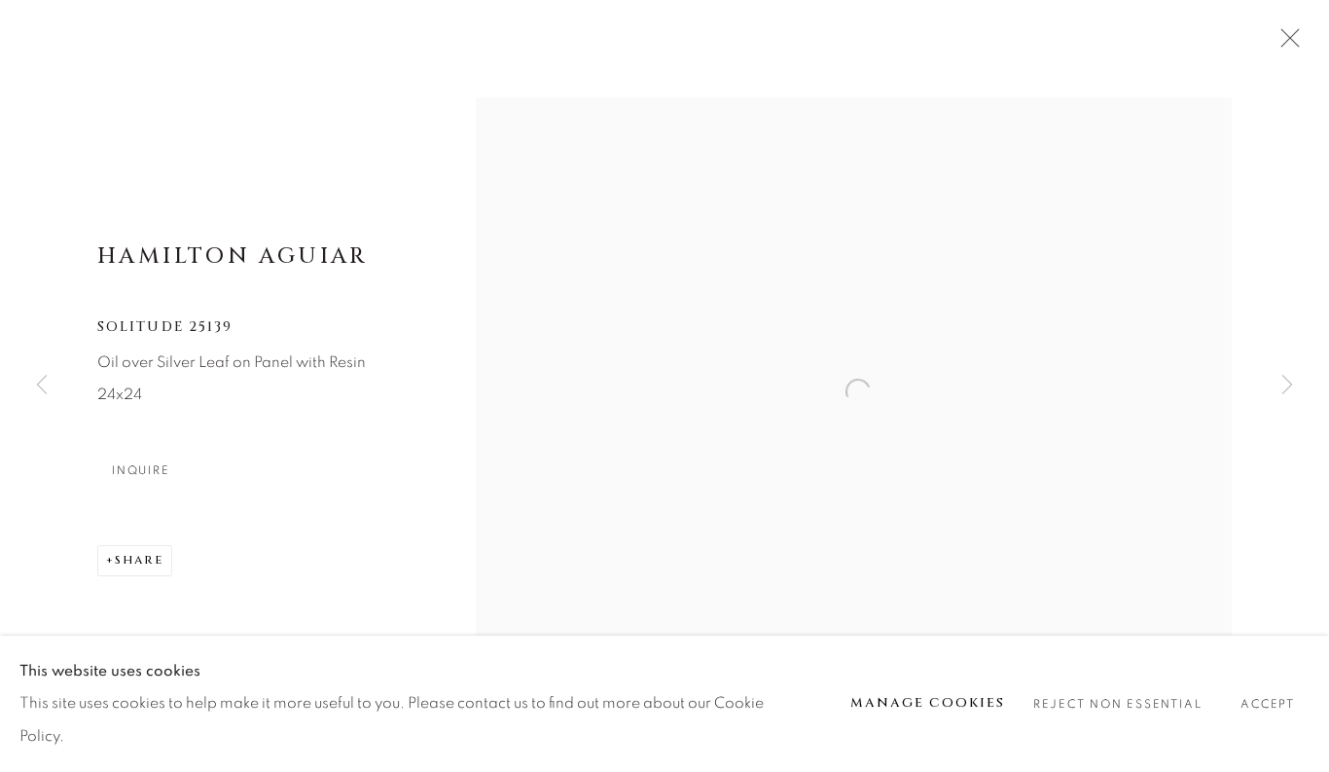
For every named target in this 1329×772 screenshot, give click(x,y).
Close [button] (1285, 43)
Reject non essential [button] (1117, 704)
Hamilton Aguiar (232, 256)
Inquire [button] (140, 470)
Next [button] (1287, 386)
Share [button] (139, 560)
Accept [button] (1267, 704)
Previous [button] (42, 386)
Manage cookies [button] (927, 703)
